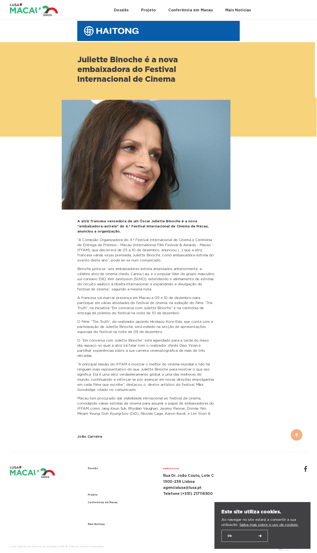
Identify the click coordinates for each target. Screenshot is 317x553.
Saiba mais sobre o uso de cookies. (268, 525)
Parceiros (96, 517)
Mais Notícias (238, 10)
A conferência (100, 510)
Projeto (148, 10)
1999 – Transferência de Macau (116, 487)
